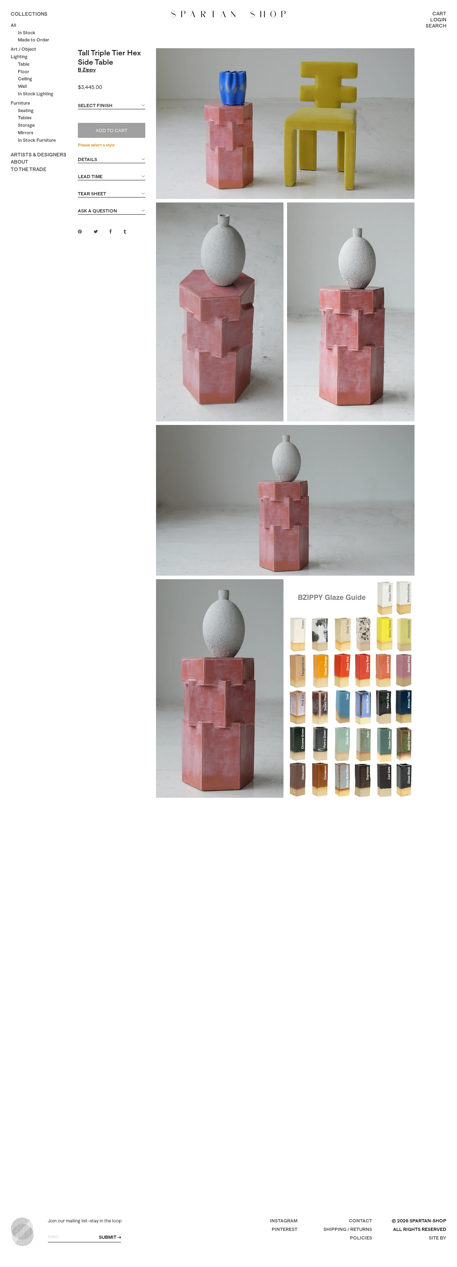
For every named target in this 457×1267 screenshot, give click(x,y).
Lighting (19, 56)
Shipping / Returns (347, 1229)
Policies (361, 1238)
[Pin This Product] (80, 231)
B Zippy (87, 69)
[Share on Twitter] (96, 231)
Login (438, 19)
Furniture (20, 103)
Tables (24, 117)
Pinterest (284, 1229)
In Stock (26, 32)
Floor (23, 71)
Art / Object (23, 49)
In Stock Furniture (37, 140)
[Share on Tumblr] (125, 231)
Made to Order (33, 39)
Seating (26, 110)
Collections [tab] (29, 14)
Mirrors (25, 132)
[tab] (111, 109)
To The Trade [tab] (28, 169)
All (13, 25)
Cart (439, 13)
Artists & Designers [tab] (38, 154)
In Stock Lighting (35, 93)
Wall (22, 86)
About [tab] (19, 162)
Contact (360, 1220)
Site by (437, 1238)
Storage (26, 125)
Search (436, 26)
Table (23, 64)
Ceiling (25, 78)
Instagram (283, 1220)
